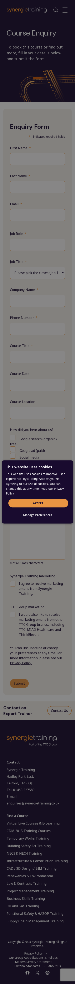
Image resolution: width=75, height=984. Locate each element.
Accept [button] (38, 503)
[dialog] (37, 492)
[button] (37, 515)
